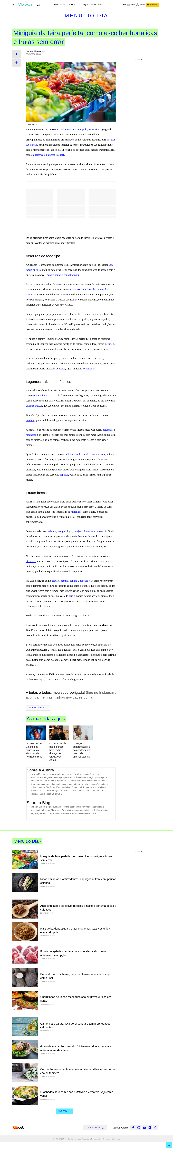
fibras (62, 368)
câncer (60, 154)
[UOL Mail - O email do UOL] (131, 4)
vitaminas (89, 368)
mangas (62, 531)
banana (73, 580)
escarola (81, 289)
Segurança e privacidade (111, 1139)
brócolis (91, 289)
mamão (64, 580)
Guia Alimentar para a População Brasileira (78, 129)
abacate (55, 580)
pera (71, 595)
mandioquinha (82, 454)
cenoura (36, 395)
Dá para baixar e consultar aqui (62, 274)
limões (99, 531)
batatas (46, 395)
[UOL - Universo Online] (38, 5)
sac (125, 5)
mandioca (67, 454)
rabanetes (31, 434)
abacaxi (84, 580)
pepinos (64, 474)
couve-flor (102, 289)
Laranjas (88, 531)
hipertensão (38, 154)
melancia (51, 531)
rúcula (111, 343)
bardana (30, 420)
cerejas (77, 531)
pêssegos (30, 561)
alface (73, 289)
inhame (101, 454)
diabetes (50, 154)
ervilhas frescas (34, 405)
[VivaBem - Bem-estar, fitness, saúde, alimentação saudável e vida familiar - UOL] (27, 4)
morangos (76, 511)
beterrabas (108, 429)
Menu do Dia (86, 15)
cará (93, 454)
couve (29, 294)
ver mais (62, 1111)
